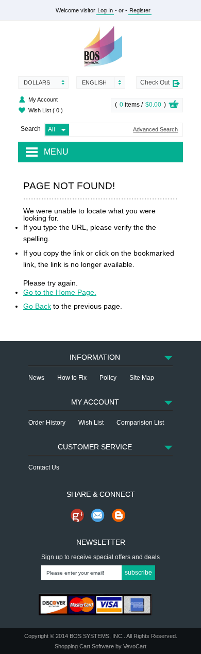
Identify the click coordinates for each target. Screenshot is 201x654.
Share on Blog (118, 515)
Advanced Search (155, 129)
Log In (105, 10)
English (94, 82)
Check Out (155, 82)
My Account (43, 99)
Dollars (37, 82)
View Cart (174, 105)
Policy (107, 377)
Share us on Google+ (77, 515)
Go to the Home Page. (59, 292)
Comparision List (140, 422)
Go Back (37, 306)
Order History (46, 422)
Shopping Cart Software (84, 646)
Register (139, 10)
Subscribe (138, 572)
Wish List (45, 110)
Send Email (98, 515)
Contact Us (43, 467)
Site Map (141, 377)
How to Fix (72, 377)
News (36, 377)
